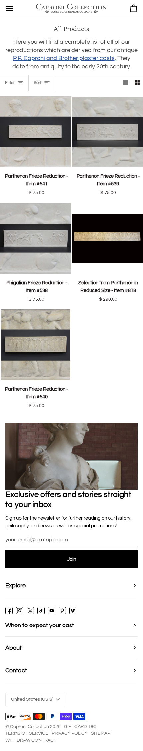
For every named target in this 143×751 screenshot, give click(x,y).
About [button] (13, 648)
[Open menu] (9, 8)
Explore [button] (15, 585)
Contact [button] (16, 670)
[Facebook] (9, 610)
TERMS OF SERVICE (26, 733)
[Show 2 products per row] (137, 83)
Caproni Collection (29, 726)
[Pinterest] (62, 610)
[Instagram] (19, 610)
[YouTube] (51, 610)
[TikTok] (41, 610)
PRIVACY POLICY (70, 733)
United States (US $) (32, 699)
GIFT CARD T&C (80, 726)
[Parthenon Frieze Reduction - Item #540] (36, 345)
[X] (30, 610)
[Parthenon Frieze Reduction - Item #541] (36, 132)
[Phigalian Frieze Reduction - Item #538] (36, 238)
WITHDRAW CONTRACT (30, 740)
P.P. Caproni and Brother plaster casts (64, 58)
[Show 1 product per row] (125, 83)
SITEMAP (100, 733)
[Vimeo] (72, 610)
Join (71, 559)
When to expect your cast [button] (39, 625)
